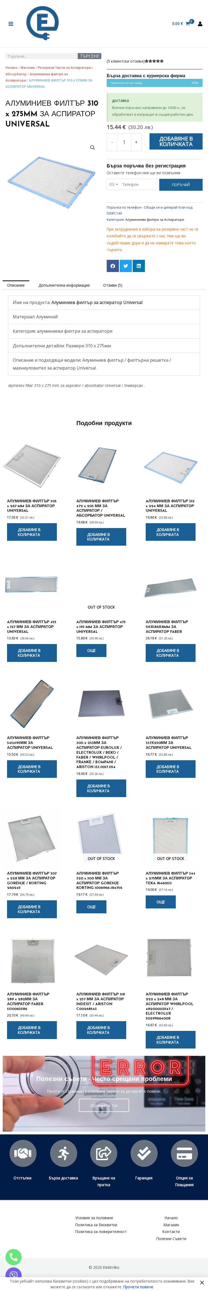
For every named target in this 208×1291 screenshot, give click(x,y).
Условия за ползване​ (94, 1217)
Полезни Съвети (171, 1238)
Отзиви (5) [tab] (112, 285)
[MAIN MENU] (10, 23)
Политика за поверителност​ (101, 1231)
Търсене (89, 56)
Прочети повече (138, 1286)
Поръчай (181, 184)
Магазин (28, 68)
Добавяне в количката (176, 141)
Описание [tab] (16, 285)
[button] (93, 148)
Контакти (171, 1231)
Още (91, 650)
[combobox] (113, 184)
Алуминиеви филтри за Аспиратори (154, 219)
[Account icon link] (200, 23)
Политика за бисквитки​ (96, 1224)
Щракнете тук (104, 1105)
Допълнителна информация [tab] (64, 285)
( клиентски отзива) (126, 61)
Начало (11, 68)
